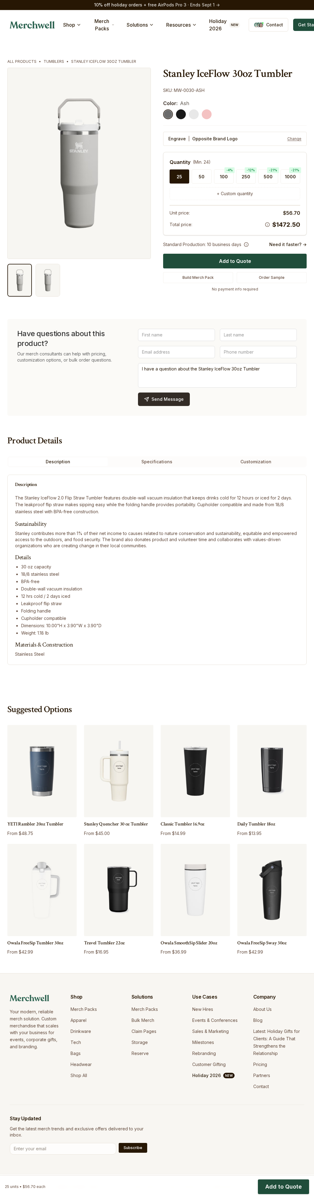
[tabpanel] (157, 570)
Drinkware (81, 1031)
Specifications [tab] (156, 461)
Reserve (140, 1053)
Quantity (180, 162)
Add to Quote (235, 261)
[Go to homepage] (32, 24)
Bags (76, 1053)
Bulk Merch (143, 1020)
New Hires (202, 1009)
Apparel (78, 1020)
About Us (262, 1009)
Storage (140, 1042)
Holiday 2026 (223, 25)
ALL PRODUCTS (21, 61)
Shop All (79, 1075)
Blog (257, 1020)
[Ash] (168, 114)
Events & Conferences (215, 1020)
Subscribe (133, 1147)
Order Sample (272, 277)
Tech (76, 1042)
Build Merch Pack (198, 277)
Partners (261, 1075)
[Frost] (194, 114)
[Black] (181, 114)
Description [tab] (58, 461)
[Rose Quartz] (207, 114)
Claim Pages (144, 1031)
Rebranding (204, 1053)
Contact (261, 1086)
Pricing (260, 1064)
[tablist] (157, 461)
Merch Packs (84, 1009)
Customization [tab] (255, 461)
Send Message (167, 399)
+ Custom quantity (235, 193)
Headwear (81, 1064)
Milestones (203, 1042)
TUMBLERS (54, 61)
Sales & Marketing (210, 1031)
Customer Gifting (209, 1064)
